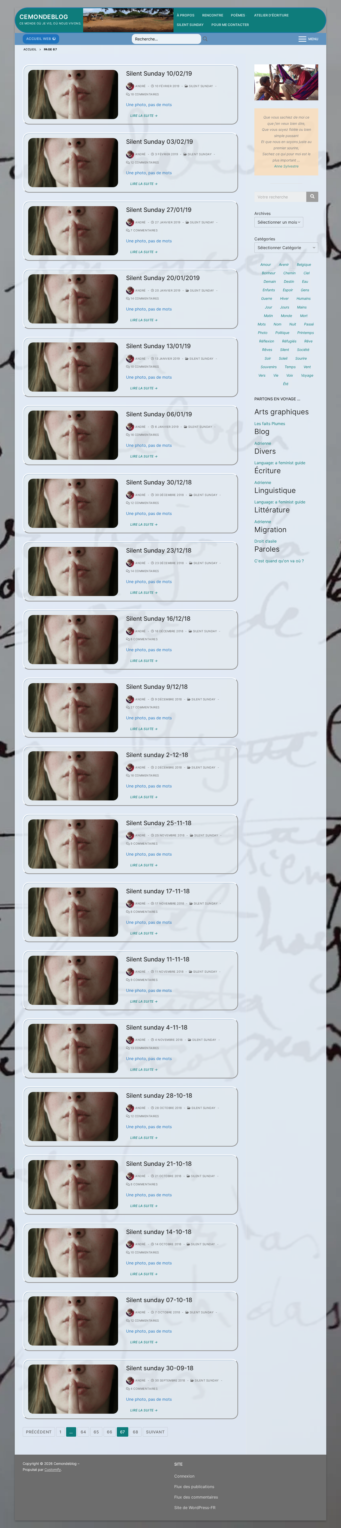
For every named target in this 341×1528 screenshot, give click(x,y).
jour (268, 307)
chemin (289, 273)
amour (265, 264)
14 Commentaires (144, 298)
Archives (262, 213)
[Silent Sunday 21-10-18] (73, 1184)
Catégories (264, 238)
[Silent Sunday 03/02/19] (73, 162)
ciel (307, 273)
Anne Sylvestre (286, 166)
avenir (284, 264)
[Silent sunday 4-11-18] (73, 1048)
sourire (301, 358)
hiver (284, 298)
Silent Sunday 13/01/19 (158, 346)
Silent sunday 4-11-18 (156, 1027)
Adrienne (262, 443)
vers (261, 375)
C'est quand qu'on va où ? (279, 560)
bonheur (268, 273)
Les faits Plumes (269, 423)
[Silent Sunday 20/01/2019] (73, 298)
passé (309, 324)
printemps (305, 332)
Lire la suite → (144, 116)
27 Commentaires (145, 707)
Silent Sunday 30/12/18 (159, 482)
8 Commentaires (144, 912)
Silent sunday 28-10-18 (159, 1095)
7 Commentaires (144, 230)
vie (275, 375)
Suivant (155, 1431)
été (285, 384)
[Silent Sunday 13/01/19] (73, 367)
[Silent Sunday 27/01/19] (73, 230)
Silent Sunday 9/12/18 (157, 686)
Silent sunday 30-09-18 (159, 1368)
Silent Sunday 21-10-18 (159, 1163)
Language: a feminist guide (279, 462)
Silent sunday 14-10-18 (158, 1231)
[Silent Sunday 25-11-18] (73, 844)
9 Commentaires (144, 843)
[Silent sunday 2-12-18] (73, 775)
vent (307, 367)
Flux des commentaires (196, 1497)
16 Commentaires (144, 435)
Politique (282, 332)
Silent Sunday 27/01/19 (158, 209)
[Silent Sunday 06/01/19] (73, 435)
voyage (307, 375)
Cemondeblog (43, 16)
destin (289, 281)
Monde (286, 315)
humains (304, 298)
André (140, 86)
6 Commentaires (144, 639)
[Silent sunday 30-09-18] (73, 1389)
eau (305, 281)
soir (268, 358)
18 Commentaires (144, 94)
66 (109, 1431)
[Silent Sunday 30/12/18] (73, 503)
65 (96, 1431)
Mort (304, 315)
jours (284, 307)
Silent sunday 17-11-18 (158, 891)
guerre (266, 298)
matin (268, 315)
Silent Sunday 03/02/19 (159, 141)
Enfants (269, 290)
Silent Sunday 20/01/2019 (163, 278)
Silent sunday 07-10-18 (159, 1300)
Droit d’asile (265, 541)
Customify (52, 1469)
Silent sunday (200, 86)
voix (289, 375)
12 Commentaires (144, 162)
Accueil (30, 49)
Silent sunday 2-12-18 (157, 755)
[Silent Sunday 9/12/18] (73, 707)
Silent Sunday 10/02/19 (159, 73)
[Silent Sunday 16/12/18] (73, 639)
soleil (283, 358)
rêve (308, 341)
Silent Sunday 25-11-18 (158, 823)
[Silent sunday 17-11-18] (73, 912)
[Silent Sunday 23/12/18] (73, 571)
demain (270, 281)
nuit (292, 324)
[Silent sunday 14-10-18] (73, 1252)
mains (302, 307)
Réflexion (266, 341)
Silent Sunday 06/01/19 (159, 414)
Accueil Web (38, 39)
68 (135, 1431)
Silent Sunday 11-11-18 (157, 959)
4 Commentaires (144, 1388)
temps (290, 367)
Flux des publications (194, 1486)
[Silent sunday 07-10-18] (73, 1321)
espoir (288, 290)
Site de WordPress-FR (194, 1507)
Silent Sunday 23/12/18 (158, 550)
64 (83, 1431)
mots (262, 324)
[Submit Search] (205, 38)
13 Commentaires (144, 1048)
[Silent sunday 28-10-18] (73, 1116)
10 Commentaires (144, 366)
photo (262, 332)
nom (277, 324)
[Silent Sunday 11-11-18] (73, 980)
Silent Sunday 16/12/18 (158, 618)
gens (305, 290)
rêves (267, 349)
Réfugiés (289, 341)
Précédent (39, 1431)
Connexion (184, 1476)
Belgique (304, 264)
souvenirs (269, 367)
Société (303, 349)
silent (284, 349)
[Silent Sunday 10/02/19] (73, 94)
